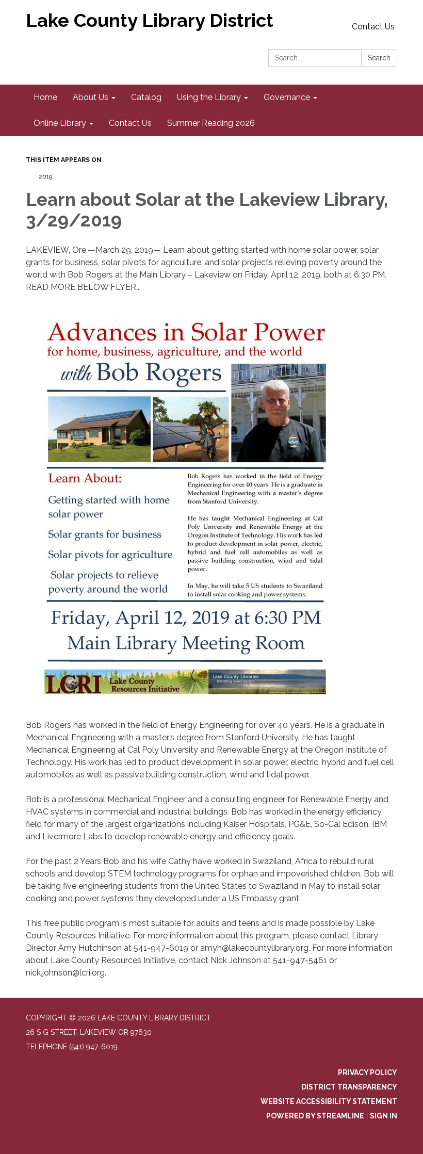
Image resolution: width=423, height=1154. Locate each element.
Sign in (383, 1116)
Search (379, 58)
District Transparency (349, 1087)
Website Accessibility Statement (329, 1101)
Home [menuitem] (45, 97)
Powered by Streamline (315, 1116)
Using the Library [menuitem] (209, 97)
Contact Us (373, 26)
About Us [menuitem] (90, 97)
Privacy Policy (367, 1072)
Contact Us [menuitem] (130, 123)
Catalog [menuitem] (146, 97)
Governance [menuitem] (287, 97)
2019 (45, 176)
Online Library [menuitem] (60, 123)
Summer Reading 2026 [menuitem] (211, 123)
